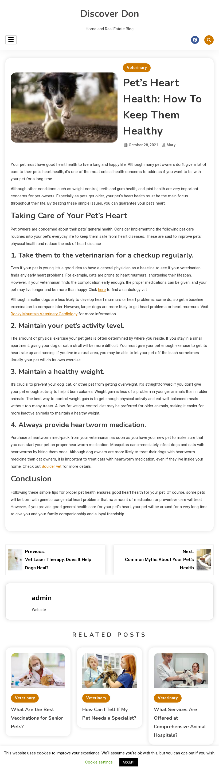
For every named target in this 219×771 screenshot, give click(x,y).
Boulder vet (51, 466)
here (102, 289)
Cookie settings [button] (99, 762)
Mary (171, 145)
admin (42, 598)
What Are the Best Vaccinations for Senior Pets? (37, 718)
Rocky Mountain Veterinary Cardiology (44, 314)
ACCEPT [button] (129, 762)
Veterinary (137, 67)
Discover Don (109, 13)
